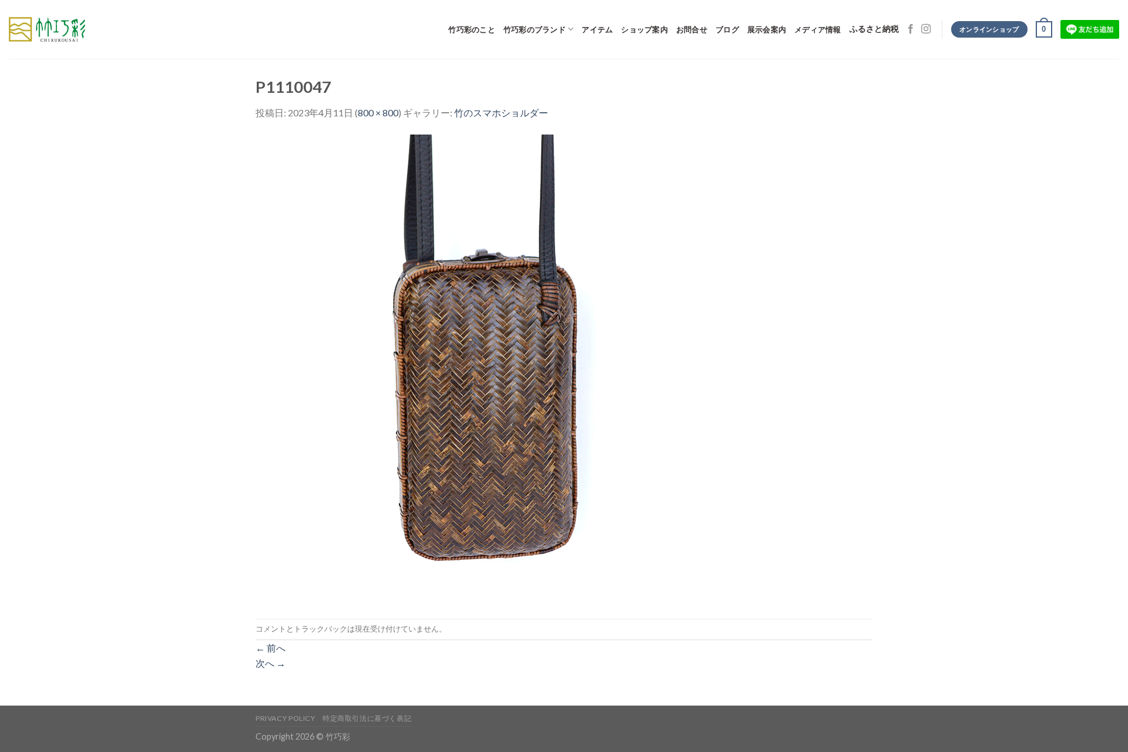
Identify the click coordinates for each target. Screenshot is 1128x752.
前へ (271, 647)
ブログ (727, 29)
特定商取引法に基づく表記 (367, 718)
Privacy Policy (285, 718)
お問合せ (691, 29)
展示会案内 (766, 29)
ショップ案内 (644, 29)
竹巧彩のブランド (534, 29)
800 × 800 (378, 112)
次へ (271, 663)
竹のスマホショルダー (501, 112)
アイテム (597, 29)
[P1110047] (491, 368)
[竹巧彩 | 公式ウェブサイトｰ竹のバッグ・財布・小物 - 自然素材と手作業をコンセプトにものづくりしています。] (47, 29)
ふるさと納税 (874, 29)
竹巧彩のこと (471, 29)
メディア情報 (817, 29)
